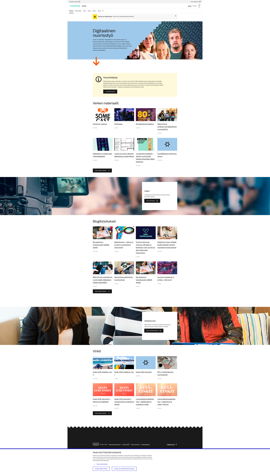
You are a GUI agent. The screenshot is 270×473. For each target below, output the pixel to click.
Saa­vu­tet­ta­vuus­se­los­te (115, 444)
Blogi (89, 11)
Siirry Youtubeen (151, 200)
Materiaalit (78, 11)
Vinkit (84, 11)
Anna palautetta (195, 1)
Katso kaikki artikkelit (100, 170)
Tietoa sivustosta (135, 444)
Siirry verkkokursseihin (152, 330)
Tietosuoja (124, 444)
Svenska (195, 6)
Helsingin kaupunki (73, 1)
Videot (94, 11)
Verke (99, 11)
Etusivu (71, 11)
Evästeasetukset (145, 444)
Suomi (189, 6)
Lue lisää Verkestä (110, 91)
